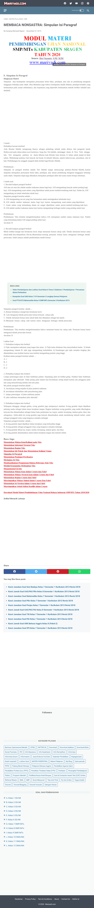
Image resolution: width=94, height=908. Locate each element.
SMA (21, 780)
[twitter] (70, 3)
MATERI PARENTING (39, 761)
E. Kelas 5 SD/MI (13, 815)
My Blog (69, 761)
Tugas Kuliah (79, 780)
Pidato (7, 775)
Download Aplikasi (67, 747)
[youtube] (76, 3)
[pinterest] (87, 3)
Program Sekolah (19, 775)
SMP (28, 780)
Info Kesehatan (44, 752)
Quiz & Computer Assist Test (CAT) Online (69, 775)
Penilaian (61, 771)
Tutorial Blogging (20, 785)
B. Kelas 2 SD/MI (13, 802)
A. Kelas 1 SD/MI (13, 798)
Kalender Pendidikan (60, 757)
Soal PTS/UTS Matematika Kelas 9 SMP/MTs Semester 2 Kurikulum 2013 (41, 300)
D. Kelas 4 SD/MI (13, 811)
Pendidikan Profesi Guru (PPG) (16, 771)
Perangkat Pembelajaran (77, 771)
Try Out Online (66, 780)
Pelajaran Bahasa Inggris (41, 766)
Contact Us (65, 899)
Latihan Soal (24, 761)
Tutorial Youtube (35, 785)
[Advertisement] (47, 118)
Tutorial (8, 785)
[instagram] (82, 3)
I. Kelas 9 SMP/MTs (14, 832)
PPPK (7, 766)
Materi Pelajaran (56, 761)
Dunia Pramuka (11, 752)
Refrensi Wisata (11, 780)
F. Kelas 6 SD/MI (13, 819)
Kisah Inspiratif (10, 761)
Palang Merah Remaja (20, 766)
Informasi (72, 752)
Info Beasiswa (30, 752)
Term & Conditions (45, 899)
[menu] (5, 10)
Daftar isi (75, 899)
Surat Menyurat (39, 780)
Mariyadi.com (50, 904)
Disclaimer (19, 899)
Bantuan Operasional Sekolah (16, 747)
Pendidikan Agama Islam (63, 766)
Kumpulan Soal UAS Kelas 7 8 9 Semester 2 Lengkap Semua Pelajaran (40, 296)
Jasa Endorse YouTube (41, 757)
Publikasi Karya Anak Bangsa (40, 775)
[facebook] (64, 3)
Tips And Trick (52, 780)
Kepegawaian (76, 757)
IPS (21, 752)
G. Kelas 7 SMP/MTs (15, 824)
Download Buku (83, 747)
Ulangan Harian (51, 785)
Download (53, 747)
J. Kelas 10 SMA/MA (15, 837)
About (56, 899)
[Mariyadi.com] (17, 3)
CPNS (32, 747)
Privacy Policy (30, 899)
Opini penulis (80, 761)
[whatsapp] (79, 571)
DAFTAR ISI (42, 747)
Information (25, 757)
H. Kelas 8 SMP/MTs (15, 828)
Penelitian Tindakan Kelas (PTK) (43, 771)
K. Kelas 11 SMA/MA (15, 841)
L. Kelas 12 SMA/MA (15, 845)
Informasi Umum (11, 757)
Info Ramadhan (59, 752)
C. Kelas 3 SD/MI (13, 806)
